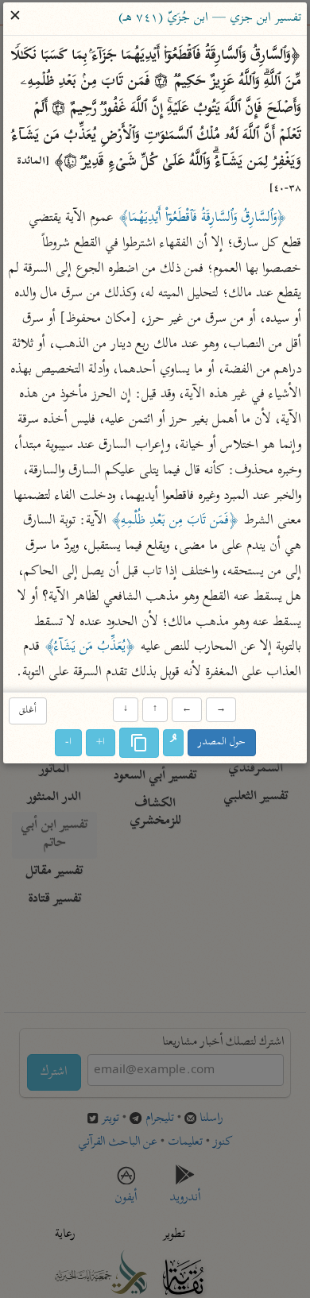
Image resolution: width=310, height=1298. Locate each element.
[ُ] (173, 742)
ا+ (100, 742)
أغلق (28, 711)
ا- (68, 742)
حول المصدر (222, 742)
